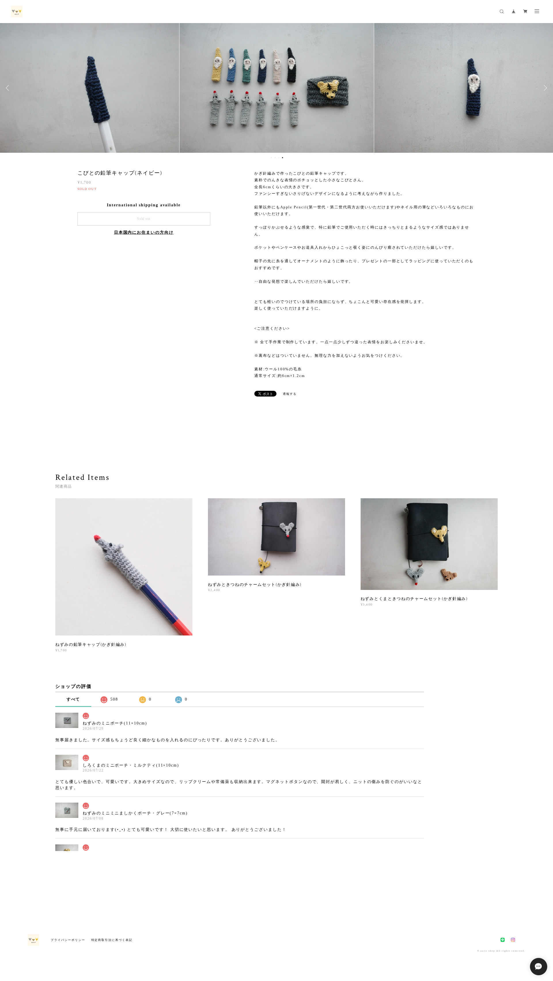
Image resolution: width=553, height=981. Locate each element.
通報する (290, 393)
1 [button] (271, 157)
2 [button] (275, 157)
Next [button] (544, 88)
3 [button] (278, 157)
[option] (276, 88)
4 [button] (282, 157)
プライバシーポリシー (68, 940)
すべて (73, 699)
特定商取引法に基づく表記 (111, 940)
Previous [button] (9, 88)
